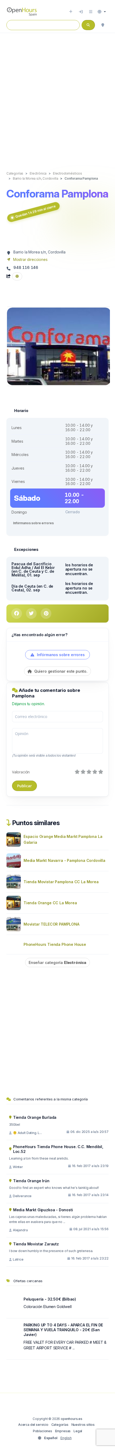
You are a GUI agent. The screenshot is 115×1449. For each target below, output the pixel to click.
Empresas (63, 1431)
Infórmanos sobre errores (33, 523)
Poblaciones (42, 1431)
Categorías (59, 1425)
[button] (102, 12)
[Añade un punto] (70, 12)
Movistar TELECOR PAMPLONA (51, 924)
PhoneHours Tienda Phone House (55, 944)
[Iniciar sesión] (80, 12)
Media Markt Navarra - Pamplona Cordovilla (64, 860)
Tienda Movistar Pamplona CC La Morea (61, 881)
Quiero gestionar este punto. (60, 671)
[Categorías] (90, 12)
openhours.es (71, 1419)
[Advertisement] (57, 96)
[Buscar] (103, 25)
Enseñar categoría (57, 962)
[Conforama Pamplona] (59, 346)
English (66, 1438)
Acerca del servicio (33, 1425)
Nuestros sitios (83, 1425)
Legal (78, 1431)
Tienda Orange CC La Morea (50, 903)
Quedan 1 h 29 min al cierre (35, 211)
